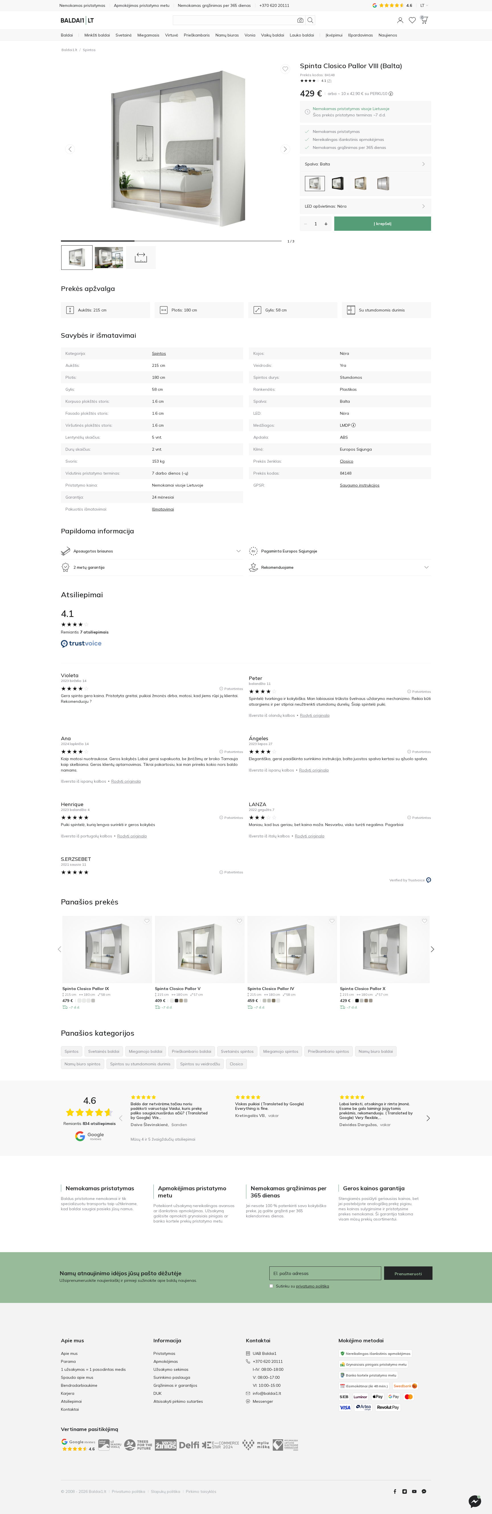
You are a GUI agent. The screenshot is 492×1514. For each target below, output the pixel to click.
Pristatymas (164, 1353)
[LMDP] (353, 425)
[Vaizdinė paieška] (300, 20)
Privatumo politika (128, 1491)
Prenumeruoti (408, 1273)
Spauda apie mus (77, 1377)
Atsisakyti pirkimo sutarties (178, 1401)
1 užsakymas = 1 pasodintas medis (93, 1369)
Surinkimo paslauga (171, 1377)
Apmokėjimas (165, 1361)
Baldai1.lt (69, 50)
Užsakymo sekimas (170, 1369)
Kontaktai (70, 1409)
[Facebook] (397, 1491)
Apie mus (69, 1353)
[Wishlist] (412, 20)
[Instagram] (407, 1491)
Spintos (89, 50)
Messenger (263, 1401)
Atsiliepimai (71, 1401)
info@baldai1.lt (267, 1393)
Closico (346, 461)
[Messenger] (475, 1502)
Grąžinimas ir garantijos (175, 1385)
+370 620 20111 (268, 1361)
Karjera (67, 1393)
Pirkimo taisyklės (201, 1491)
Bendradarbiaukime (79, 1385)
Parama (68, 1361)
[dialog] (351, 112)
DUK (157, 1393)
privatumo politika (312, 1286)
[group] (170, 1114)
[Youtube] (416, 1491)
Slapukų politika (165, 1491)
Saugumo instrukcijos (360, 485)
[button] (400, 20)
